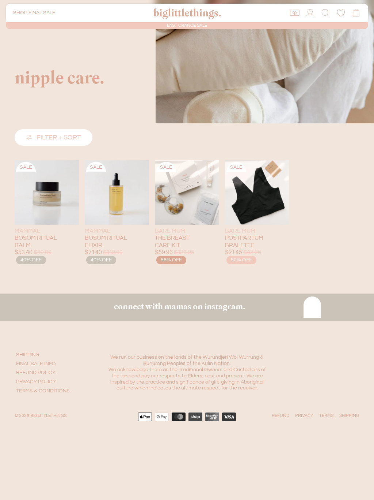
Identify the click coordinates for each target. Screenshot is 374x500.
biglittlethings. (48, 415)
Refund (280, 415)
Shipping (349, 415)
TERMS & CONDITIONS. (43, 390)
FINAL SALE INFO (36, 363)
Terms (326, 415)
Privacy (304, 415)
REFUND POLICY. (36, 372)
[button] (325, 13)
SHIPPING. (28, 354)
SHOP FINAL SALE (34, 12)
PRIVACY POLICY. (36, 381)
